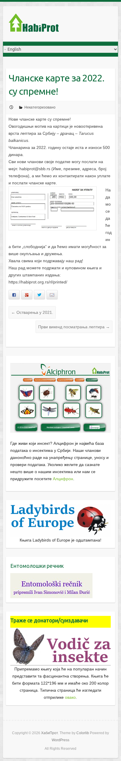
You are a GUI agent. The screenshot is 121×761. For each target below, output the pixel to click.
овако (70, 697)
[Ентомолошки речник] (51, 576)
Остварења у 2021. (32, 312)
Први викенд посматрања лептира (74, 326)
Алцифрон (63, 478)
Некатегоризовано (40, 107)
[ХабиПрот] (34, 24)
